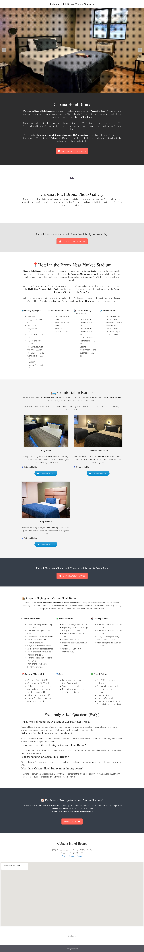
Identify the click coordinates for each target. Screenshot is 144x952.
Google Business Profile (72, 856)
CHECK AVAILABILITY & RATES (74, 151)
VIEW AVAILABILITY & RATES (74, 241)
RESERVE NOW (70, 821)
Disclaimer (72, 936)
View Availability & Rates (47, 473)
